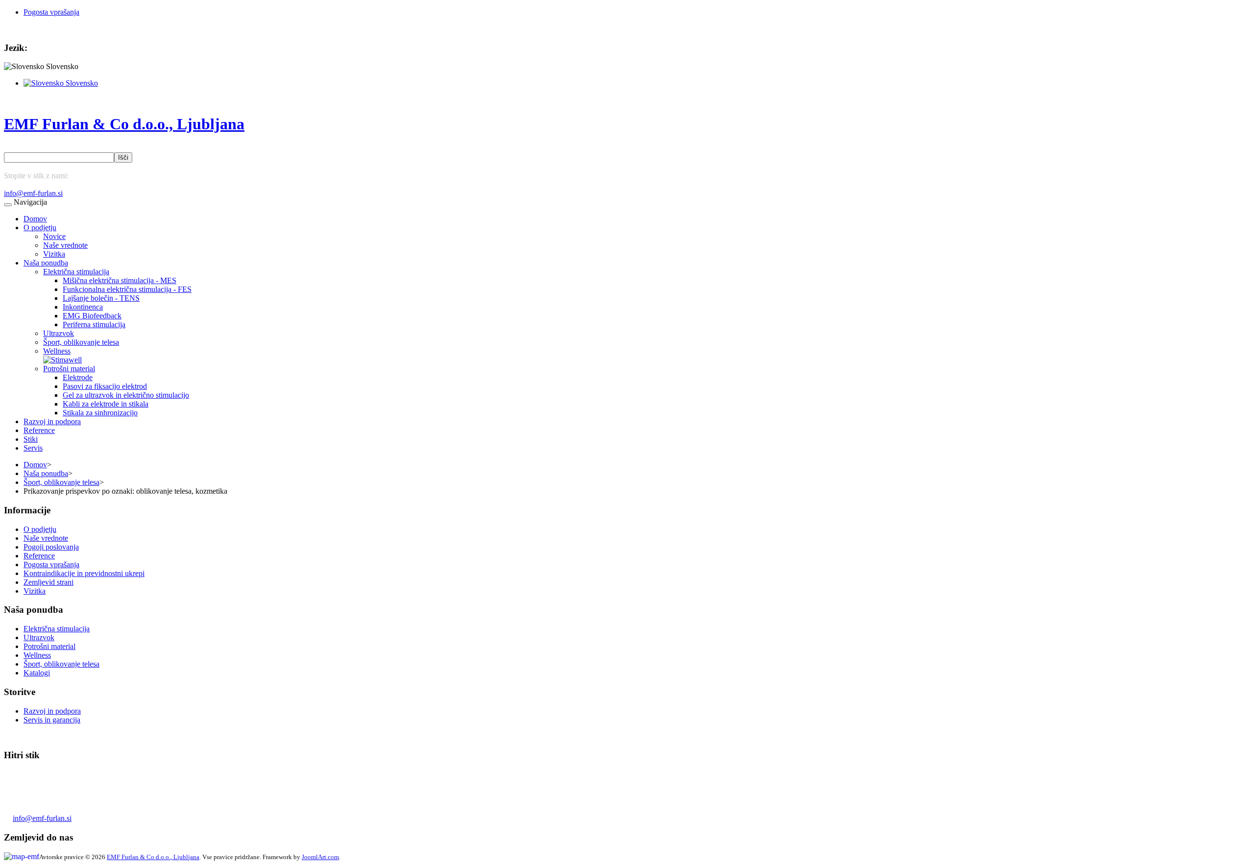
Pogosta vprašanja (51, 12)
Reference (39, 430)
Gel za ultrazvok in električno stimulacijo (126, 395)
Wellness (57, 351)
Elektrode (78, 377)
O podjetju (40, 227)
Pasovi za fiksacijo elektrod (105, 386)
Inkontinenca (83, 307)
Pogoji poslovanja (51, 547)
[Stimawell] (62, 360)
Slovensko (81, 83)
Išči (123, 157)
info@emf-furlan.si (33, 193)
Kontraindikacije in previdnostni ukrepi (84, 573)
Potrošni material (69, 368)
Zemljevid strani (48, 582)
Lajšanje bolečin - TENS (101, 298)
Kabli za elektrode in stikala (105, 404)
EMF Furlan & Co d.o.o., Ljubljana (153, 857)
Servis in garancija (52, 720)
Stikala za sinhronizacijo (100, 412)
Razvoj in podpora (52, 421)
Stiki (31, 439)
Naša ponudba (46, 263)
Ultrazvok (58, 333)
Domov (35, 219)
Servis (33, 448)
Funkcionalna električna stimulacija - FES (127, 289)
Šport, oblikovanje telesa (81, 342)
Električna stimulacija (76, 271)
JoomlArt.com (320, 857)
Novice (54, 236)
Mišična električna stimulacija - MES (119, 280)
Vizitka (54, 254)
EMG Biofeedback (92, 316)
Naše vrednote (65, 245)
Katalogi (37, 673)
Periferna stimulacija (94, 324)
